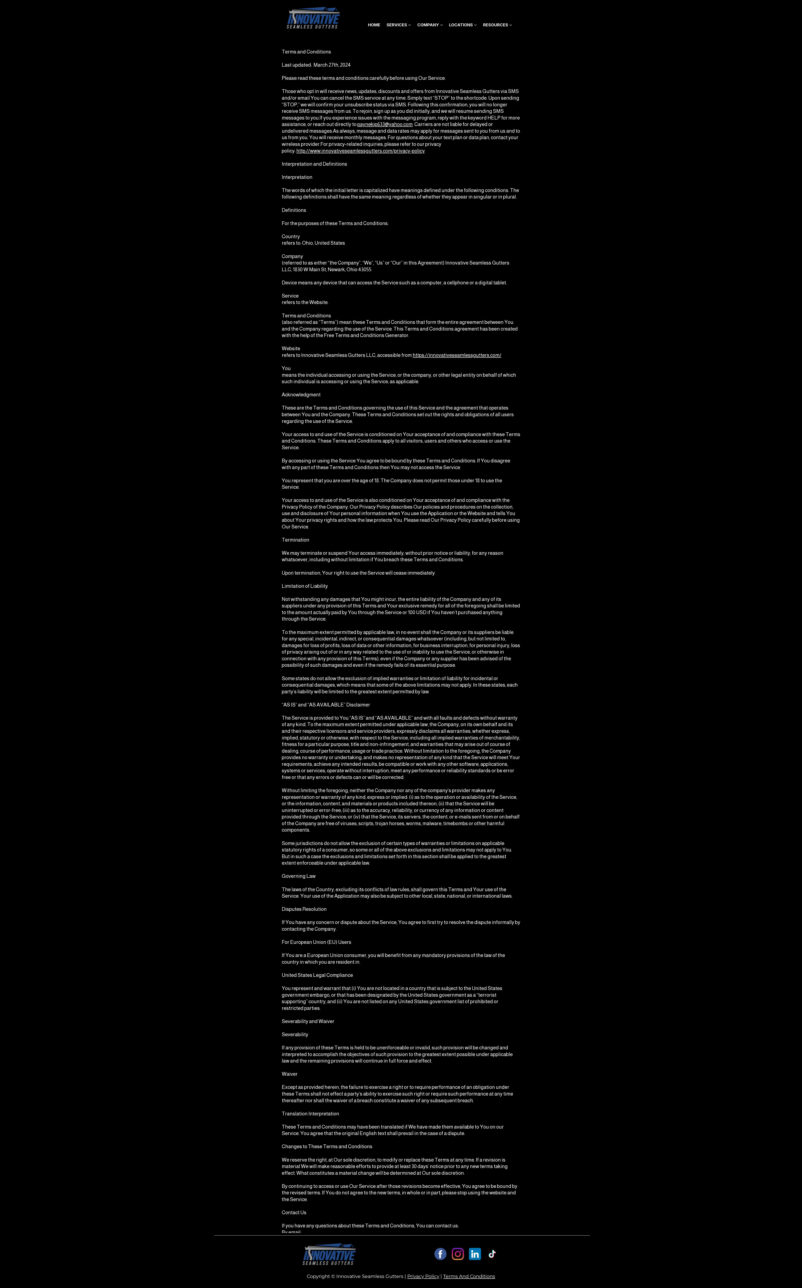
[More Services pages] (409, 25)
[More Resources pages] (510, 25)
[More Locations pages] (475, 25)
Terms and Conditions (469, 1276)
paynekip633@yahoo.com (385, 124)
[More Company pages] (441, 25)
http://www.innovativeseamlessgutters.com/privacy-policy (360, 151)
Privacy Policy (423, 1276)
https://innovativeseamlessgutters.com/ (457, 355)
